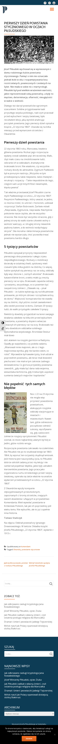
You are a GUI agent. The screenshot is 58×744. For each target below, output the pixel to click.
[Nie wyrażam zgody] (54, 734)
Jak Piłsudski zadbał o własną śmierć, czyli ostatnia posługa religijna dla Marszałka (25, 616)
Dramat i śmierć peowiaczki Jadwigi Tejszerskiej (28, 621)
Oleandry (17, 549)
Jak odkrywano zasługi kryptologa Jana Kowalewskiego (23, 605)
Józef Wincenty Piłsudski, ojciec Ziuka (22, 610)
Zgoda (29, 739)
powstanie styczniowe (31, 549)
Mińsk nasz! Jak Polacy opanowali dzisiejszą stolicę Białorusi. (26, 627)
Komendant (25, 546)
